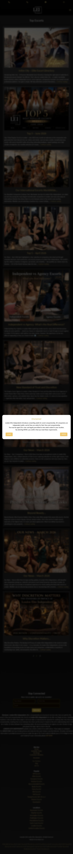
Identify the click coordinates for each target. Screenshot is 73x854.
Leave (9, 434)
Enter (64, 434)
